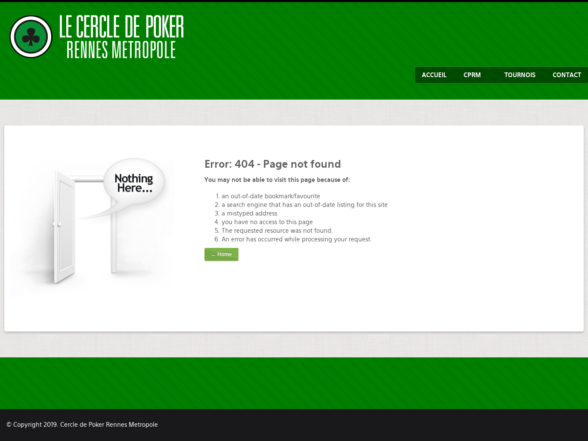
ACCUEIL (434, 75)
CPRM (472, 75)
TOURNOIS (519, 75)
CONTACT (567, 75)
